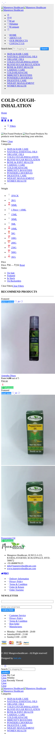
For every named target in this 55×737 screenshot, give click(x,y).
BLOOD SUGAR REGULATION (23, 64)
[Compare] (22, 302)
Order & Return (16, 587)
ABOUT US (15, 38)
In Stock (11, 278)
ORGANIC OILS (15, 59)
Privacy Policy (16, 581)
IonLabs (17, 658)
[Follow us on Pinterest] (6, 573)
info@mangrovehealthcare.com (21, 566)
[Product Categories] (8, 18)
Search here (7, 48)
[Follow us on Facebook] (4, 573)
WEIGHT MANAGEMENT (20, 83)
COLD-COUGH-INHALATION (22, 62)
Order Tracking (16, 590)
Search (45, 49)
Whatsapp (8, 387)
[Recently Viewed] (5, 666)
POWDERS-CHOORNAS (20, 78)
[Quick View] (19, 302)
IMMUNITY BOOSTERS (19, 75)
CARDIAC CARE (16, 70)
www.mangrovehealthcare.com (21, 568)
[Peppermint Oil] (27, 466)
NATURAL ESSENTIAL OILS (22, 56)
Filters (4, 118)
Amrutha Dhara (8, 375)
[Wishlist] (16, 302)
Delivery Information (19, 578)
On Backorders (14, 281)
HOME (12, 35)
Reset (22, 265)
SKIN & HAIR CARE (17, 54)
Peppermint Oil (8, 538)
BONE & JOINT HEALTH (20, 67)
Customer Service (17, 615)
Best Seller (14, 624)
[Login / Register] (8, 15)
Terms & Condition (18, 584)
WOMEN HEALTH (16, 86)
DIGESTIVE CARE (17, 80)
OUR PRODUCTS (18, 40)
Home (4, 113)
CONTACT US (16, 43)
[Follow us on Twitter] (2, 573)
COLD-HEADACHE (17, 72)
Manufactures (15, 626)
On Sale (11, 273)
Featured (11, 275)
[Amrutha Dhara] (27, 338)
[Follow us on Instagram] (8, 573)
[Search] (8, 30)
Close (10, 141)
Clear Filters (18, 286)
